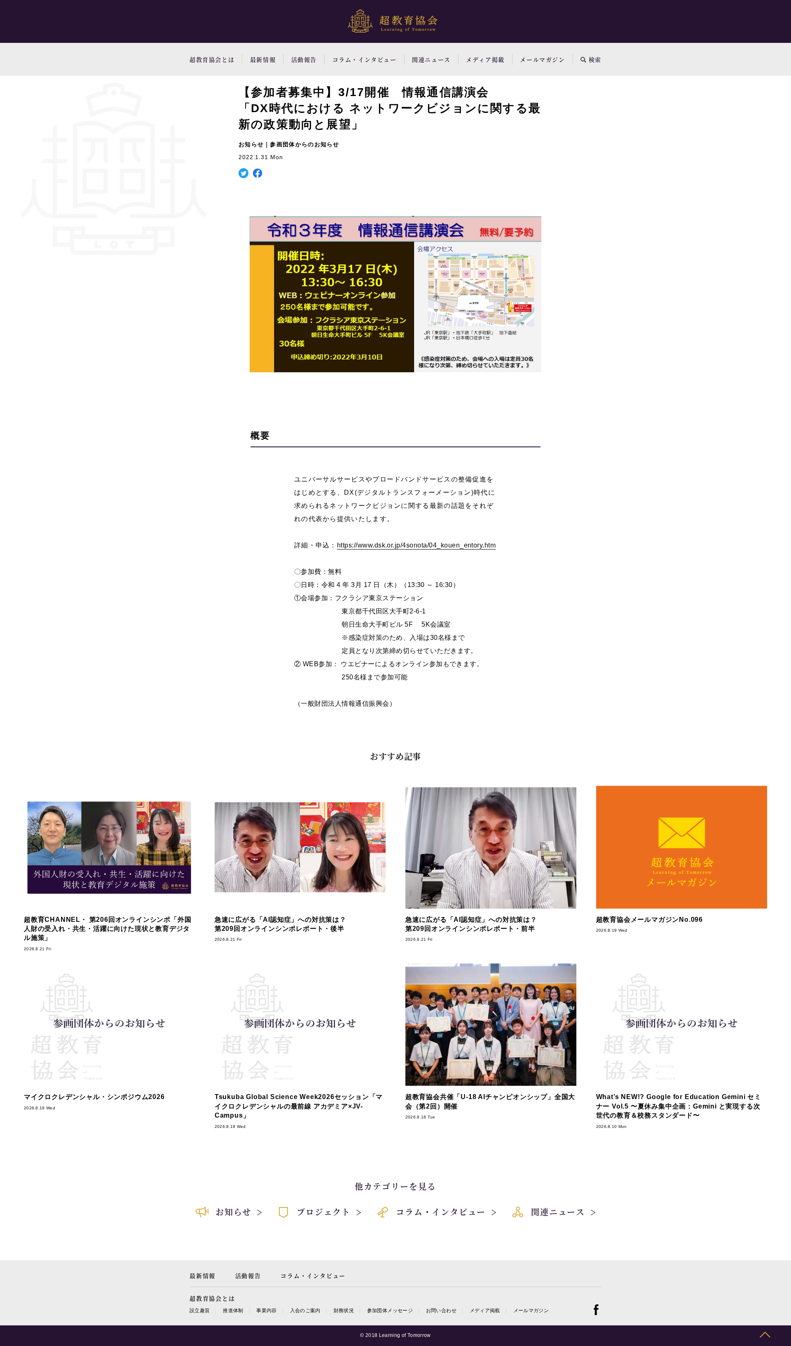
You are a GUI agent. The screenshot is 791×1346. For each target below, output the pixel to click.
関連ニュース (431, 59)
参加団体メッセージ (390, 1310)
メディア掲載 (485, 59)
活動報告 (304, 59)
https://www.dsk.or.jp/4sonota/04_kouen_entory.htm (416, 545)
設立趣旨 (200, 1310)
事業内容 (266, 1310)
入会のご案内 (305, 1310)
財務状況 (344, 1310)
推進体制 (233, 1310)
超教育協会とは (212, 59)
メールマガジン (542, 59)
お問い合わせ (441, 1310)
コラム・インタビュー (364, 59)
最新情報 (263, 59)
